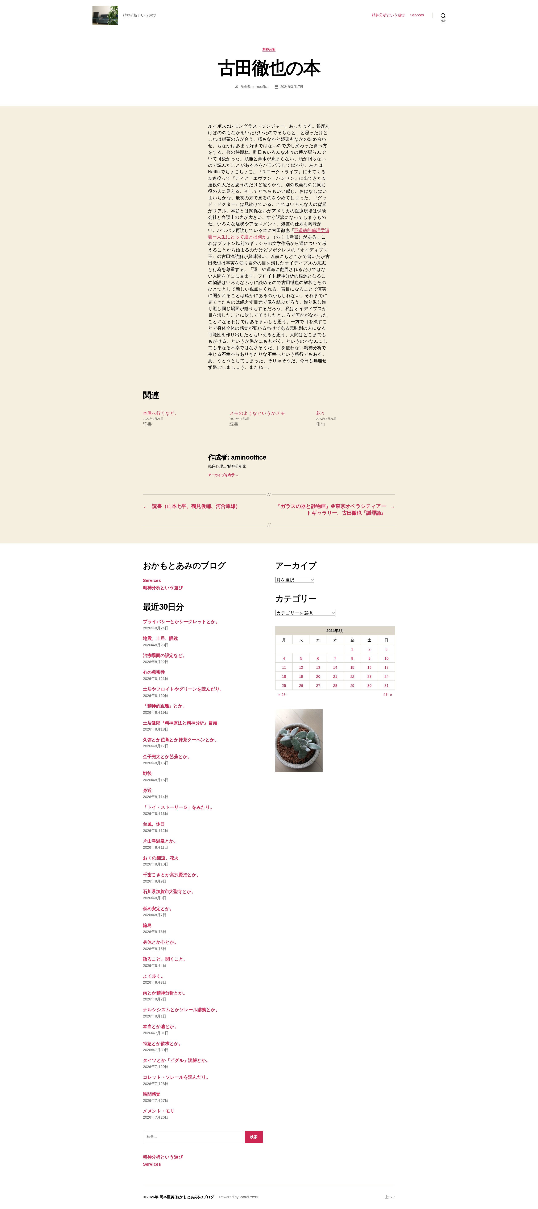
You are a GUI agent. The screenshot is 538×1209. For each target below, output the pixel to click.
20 (318, 676)
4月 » (387, 694)
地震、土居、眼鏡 (160, 638)
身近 (147, 790)
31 (386, 685)
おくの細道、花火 (160, 857)
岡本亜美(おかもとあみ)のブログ (187, 1197)
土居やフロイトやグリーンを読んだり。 (183, 689)
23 (369, 676)
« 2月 (282, 694)
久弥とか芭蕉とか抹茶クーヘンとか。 (181, 739)
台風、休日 (154, 824)
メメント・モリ (159, 1111)
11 (284, 667)
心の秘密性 (154, 672)
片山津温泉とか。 (160, 841)
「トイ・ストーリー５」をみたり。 (179, 807)
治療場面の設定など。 (165, 655)
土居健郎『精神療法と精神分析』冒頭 (180, 722)
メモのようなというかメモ (257, 413)
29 (352, 685)
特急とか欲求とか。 (163, 1043)
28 (335, 685)
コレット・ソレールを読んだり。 (177, 1077)
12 (301, 667)
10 (386, 658)
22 (352, 676)
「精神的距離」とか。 (165, 705)
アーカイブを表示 (223, 475)
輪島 (147, 925)
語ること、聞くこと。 (165, 959)
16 (369, 667)
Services (417, 15)
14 (335, 667)
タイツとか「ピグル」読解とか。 (176, 1060)
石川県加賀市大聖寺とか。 (169, 891)
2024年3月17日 (291, 87)
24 (386, 676)
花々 (320, 413)
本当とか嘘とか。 (161, 1026)
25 (284, 685)
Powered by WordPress (238, 1197)
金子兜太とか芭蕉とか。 (167, 756)
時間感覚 (151, 1094)
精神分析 (269, 49)
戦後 (147, 773)
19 (301, 676)
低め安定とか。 (158, 908)
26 (301, 685)
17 (386, 667)
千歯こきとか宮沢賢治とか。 (172, 874)
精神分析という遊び (388, 15)
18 (284, 676)
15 (352, 667)
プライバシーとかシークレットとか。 (181, 621)
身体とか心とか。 (161, 942)
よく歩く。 (154, 976)
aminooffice (260, 87)
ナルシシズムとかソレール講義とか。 (181, 1009)
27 (318, 685)
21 (335, 676)
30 (369, 685)
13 (318, 667)
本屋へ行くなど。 (161, 413)
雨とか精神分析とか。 (165, 992)
